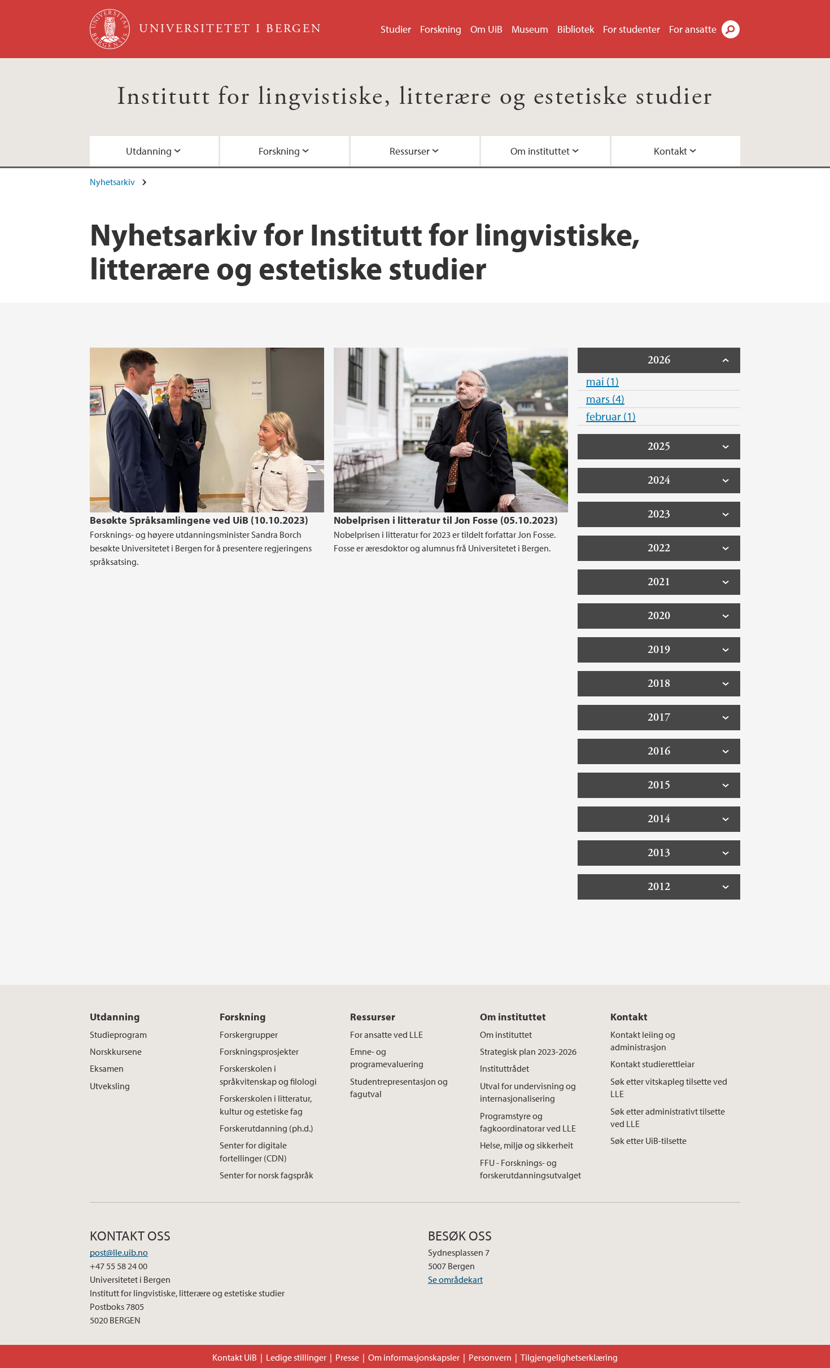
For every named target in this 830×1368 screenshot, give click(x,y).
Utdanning (149, 150)
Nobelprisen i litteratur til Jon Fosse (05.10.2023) (446, 520)
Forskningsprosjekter (259, 1051)
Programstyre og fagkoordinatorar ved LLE (528, 1122)
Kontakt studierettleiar (652, 1063)
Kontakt (670, 150)
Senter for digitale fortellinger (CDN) (253, 1151)
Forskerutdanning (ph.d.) (266, 1128)
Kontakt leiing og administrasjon (642, 1041)
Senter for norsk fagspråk (266, 1175)
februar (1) (611, 416)
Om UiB (486, 29)
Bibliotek (575, 29)
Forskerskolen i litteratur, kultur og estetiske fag (266, 1104)
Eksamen (107, 1068)
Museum (530, 29)
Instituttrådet (504, 1068)
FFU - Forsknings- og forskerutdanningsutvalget (530, 1169)
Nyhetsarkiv (112, 181)
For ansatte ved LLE (386, 1034)
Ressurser (410, 150)
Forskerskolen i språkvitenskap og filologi (268, 1074)
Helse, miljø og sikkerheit (526, 1145)
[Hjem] (111, 29)
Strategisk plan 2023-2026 (528, 1051)
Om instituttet (540, 150)
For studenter (631, 29)
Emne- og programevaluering (386, 1057)
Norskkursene (116, 1051)
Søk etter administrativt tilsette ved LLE (667, 1117)
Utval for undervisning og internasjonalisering (528, 1092)
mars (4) (605, 399)
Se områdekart (455, 1279)
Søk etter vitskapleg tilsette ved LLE (668, 1087)
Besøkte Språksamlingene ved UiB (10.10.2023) (199, 520)
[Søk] (730, 29)
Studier (396, 29)
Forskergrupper (249, 1034)
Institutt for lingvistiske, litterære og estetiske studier (415, 97)
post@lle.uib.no (119, 1252)
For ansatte (693, 29)
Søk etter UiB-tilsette (648, 1140)
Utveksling (110, 1085)
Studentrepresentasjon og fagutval (399, 1087)
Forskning (440, 29)
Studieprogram (118, 1034)
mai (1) (602, 381)
